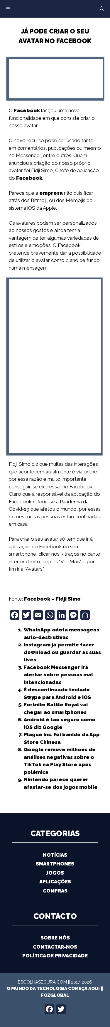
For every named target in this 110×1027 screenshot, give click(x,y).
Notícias (55, 855)
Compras (55, 891)
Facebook (27, 110)
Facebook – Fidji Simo (52, 599)
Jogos (55, 873)
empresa (51, 193)
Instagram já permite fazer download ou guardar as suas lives (62, 652)
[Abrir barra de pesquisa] (102, 9)
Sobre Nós (55, 938)
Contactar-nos (55, 947)
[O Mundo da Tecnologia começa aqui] (55, 8)
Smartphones (55, 864)
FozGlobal (55, 995)
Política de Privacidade (55, 956)
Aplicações (55, 882)
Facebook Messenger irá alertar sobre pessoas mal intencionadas (58, 674)
